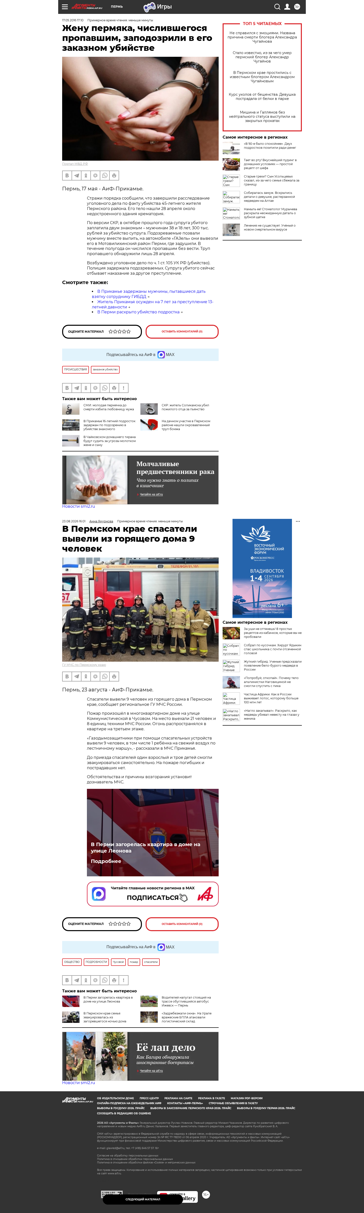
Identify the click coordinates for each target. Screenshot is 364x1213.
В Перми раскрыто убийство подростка (138, 312)
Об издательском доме (115, 1098)
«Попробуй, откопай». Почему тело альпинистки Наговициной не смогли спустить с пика (271, 682)
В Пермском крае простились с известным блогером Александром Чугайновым (262, 77)
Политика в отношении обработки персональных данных (135, 1159)
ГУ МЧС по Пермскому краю (84, 665)
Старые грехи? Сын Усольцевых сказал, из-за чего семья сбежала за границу (271, 180)
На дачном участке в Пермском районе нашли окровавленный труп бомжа (186, 425)
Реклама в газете (211, 1098)
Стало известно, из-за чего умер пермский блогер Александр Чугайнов (262, 57)
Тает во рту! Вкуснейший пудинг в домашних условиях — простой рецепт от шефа (270, 164)
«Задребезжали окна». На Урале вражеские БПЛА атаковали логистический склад (186, 1017)
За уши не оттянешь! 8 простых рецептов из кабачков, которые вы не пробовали (273, 633)
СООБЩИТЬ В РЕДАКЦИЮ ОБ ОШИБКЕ (124, 1113)
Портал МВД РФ (75, 164)
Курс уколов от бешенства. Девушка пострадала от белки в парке (262, 96)
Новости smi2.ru (78, 506)
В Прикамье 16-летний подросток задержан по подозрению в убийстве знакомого (109, 425)
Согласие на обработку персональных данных (127, 1155)
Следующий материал (143, 1199)
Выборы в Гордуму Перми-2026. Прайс (266, 1108)
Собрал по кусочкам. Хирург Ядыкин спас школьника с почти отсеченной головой (272, 649)
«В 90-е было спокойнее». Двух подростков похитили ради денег (270, 145)
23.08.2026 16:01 (73, 521)
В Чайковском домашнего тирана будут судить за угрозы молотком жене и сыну (109, 441)
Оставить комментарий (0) (182, 331)
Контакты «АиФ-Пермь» (185, 1103)
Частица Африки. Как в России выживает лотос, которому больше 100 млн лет (271, 698)
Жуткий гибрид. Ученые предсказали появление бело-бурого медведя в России (273, 665)
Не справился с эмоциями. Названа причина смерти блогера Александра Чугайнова (262, 37)
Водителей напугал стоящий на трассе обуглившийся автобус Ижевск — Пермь (186, 1001)
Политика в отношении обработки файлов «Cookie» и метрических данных (146, 1162)
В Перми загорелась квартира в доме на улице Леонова (145, 847)
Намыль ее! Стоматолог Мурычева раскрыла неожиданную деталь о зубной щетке (270, 213)
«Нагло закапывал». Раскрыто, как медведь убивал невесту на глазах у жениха (271, 714)
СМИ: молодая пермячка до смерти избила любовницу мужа (108, 407)
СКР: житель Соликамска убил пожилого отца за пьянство (185, 407)
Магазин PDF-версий (246, 1098)
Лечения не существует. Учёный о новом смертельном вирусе (270, 227)
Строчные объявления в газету (233, 1103)
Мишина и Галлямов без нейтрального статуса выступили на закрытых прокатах (262, 116)
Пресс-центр (149, 1098)
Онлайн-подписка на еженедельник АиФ (129, 1103)
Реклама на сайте (178, 1098)
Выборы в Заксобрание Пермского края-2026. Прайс (190, 1108)
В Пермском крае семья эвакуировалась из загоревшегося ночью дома (104, 1017)
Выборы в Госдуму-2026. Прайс (121, 1108)
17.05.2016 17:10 (72, 20)
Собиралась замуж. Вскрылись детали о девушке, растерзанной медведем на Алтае (269, 197)
